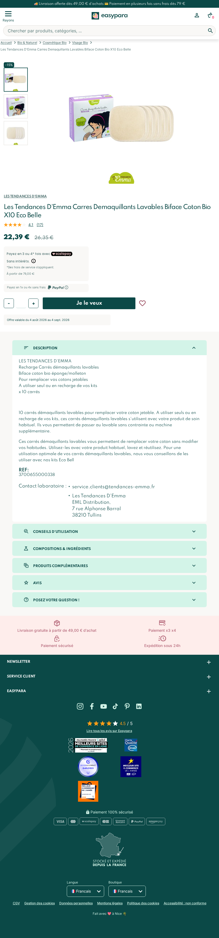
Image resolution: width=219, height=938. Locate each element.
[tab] (109, 662)
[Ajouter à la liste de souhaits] (142, 303)
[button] (16, 106)
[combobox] (109, 30)
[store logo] (110, 21)
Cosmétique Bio (55, 43)
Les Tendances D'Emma (25, 196)
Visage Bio (80, 43)
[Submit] (210, 30)
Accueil (6, 43)
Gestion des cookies (39, 903)
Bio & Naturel (27, 43)
